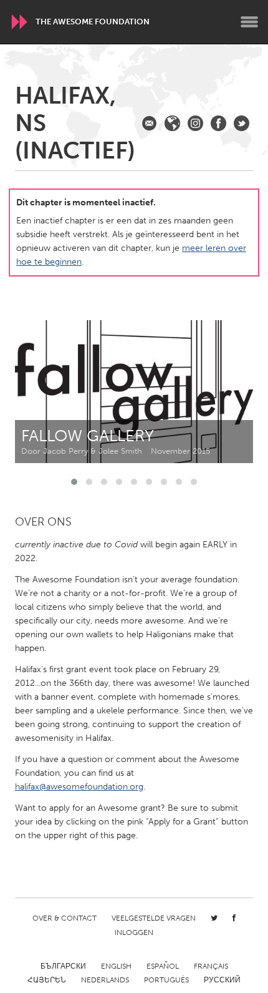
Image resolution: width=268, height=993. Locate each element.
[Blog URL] (172, 123)
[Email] (149, 123)
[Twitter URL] (241, 123)
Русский (222, 980)
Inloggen (134, 932)
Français (211, 966)
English (116, 966)
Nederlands (105, 980)
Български (63, 966)
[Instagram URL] (195, 123)
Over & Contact (64, 918)
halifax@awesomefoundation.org (79, 786)
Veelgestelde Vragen (154, 918)
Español (162, 966)
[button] (74, 482)
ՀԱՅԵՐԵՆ (46, 980)
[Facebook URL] (218, 123)
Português (166, 980)
